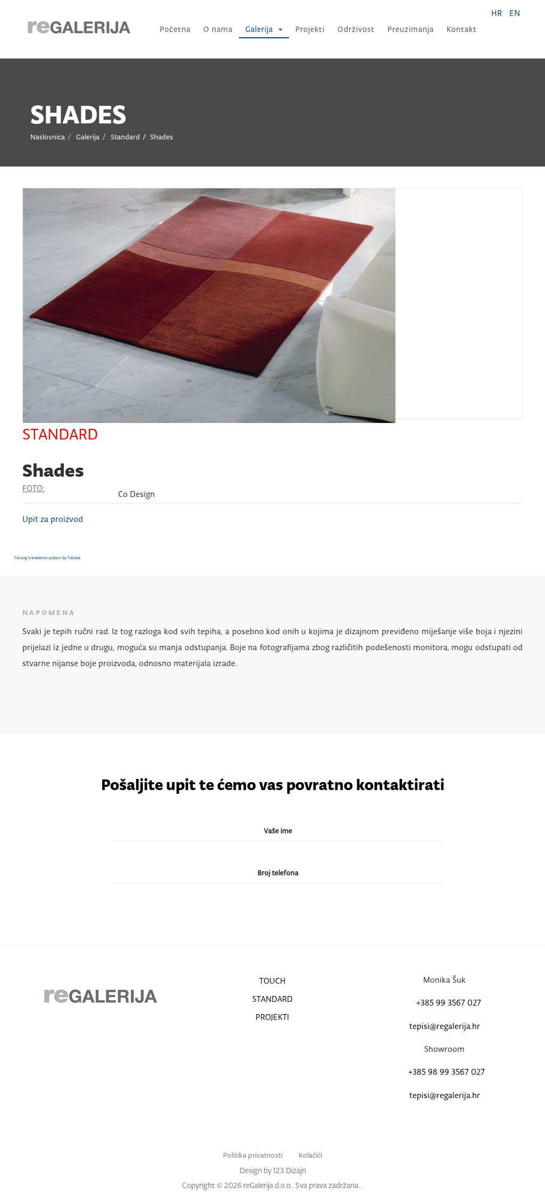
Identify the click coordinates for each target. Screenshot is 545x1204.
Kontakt (462, 29)
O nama (218, 29)
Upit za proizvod (52, 519)
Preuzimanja (410, 29)
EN (514, 13)
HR (497, 13)
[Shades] (209, 305)
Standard (125, 137)
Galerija (259, 29)
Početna (175, 29)
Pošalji (271, 917)
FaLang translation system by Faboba (47, 557)
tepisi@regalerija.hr (444, 1026)
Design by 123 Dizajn (273, 1170)
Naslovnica (47, 137)
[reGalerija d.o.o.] (79, 27)
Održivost (356, 29)
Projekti (310, 29)
